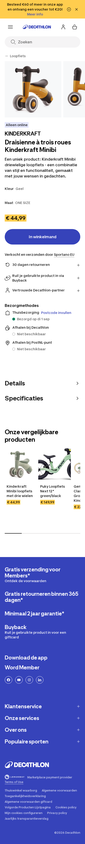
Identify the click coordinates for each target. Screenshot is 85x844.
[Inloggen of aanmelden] (63, 27)
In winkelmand (42, 236)
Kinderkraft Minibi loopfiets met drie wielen (20, 491)
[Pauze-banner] (69, 9)
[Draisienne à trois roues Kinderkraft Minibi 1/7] (33, 89)
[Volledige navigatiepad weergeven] (6, 56)
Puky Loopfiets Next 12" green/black (52, 491)
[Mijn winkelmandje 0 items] (74, 27)
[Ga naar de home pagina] (37, 27)
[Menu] (10, 27)
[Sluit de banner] (76, 9)
